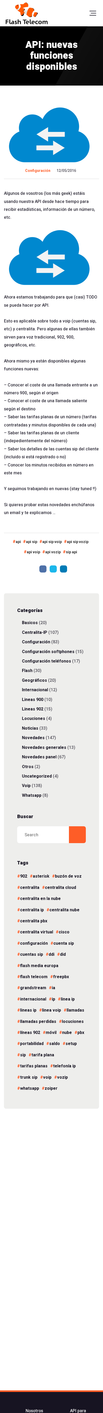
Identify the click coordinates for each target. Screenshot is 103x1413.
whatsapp (29, 1088)
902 (23, 876)
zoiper (51, 1088)
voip (47, 1077)
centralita (29, 887)
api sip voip (52, 542)
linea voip (51, 1010)
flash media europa (39, 966)
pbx (80, 1032)
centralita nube (64, 910)
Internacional (35, 690)
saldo (54, 1044)
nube (67, 1032)
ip (53, 999)
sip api (71, 552)
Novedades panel (39, 757)
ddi (51, 954)
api (18, 542)
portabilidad (32, 1044)
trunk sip (29, 1077)
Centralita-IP (34, 632)
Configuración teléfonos (46, 661)
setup (71, 1044)
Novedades (33, 738)
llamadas (75, 1010)
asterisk (41, 876)
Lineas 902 (32, 709)
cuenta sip (63, 943)
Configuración (37, 170)
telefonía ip (64, 1066)
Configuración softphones (48, 652)
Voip (26, 786)
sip (23, 1055)
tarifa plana (42, 1055)
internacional (33, 999)
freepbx (61, 977)
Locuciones (33, 718)
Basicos (30, 623)
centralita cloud (60, 887)
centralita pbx (33, 921)
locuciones (73, 1021)
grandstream (33, 988)
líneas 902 (30, 1032)
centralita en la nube (40, 898)
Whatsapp (31, 795)
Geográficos (34, 680)
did (63, 954)
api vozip (53, 552)
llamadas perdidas (38, 1021)
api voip (33, 552)
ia (53, 988)
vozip (62, 1077)
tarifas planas (34, 1066)
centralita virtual (36, 932)
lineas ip (28, 1010)
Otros (28, 767)
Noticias (30, 728)
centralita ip (32, 910)
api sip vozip (77, 542)
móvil (51, 1032)
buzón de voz (68, 876)
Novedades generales (44, 747)
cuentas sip (31, 954)
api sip (31, 542)
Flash (27, 671)
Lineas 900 (32, 699)
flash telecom (34, 977)
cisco (64, 932)
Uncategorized (37, 776)
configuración (34, 943)
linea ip (68, 999)
